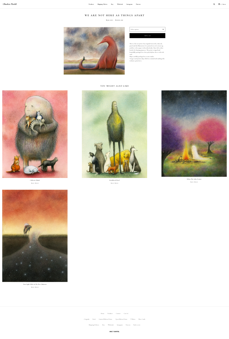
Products (91, 4)
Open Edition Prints (121, 319)
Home (102, 313)
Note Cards (142, 319)
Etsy (112, 4)
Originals (86, 319)
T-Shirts (132, 319)
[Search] (214, 4)
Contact (118, 313)
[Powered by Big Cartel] (114, 331)
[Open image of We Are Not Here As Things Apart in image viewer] (94, 51)
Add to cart (147, 36)
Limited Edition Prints (105, 319)
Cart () (126, 313)
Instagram (129, 4)
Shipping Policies (102, 4)
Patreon (138, 4)
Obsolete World (10, 4)
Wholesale (120, 4)
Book (94, 319)
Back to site (136, 325)
